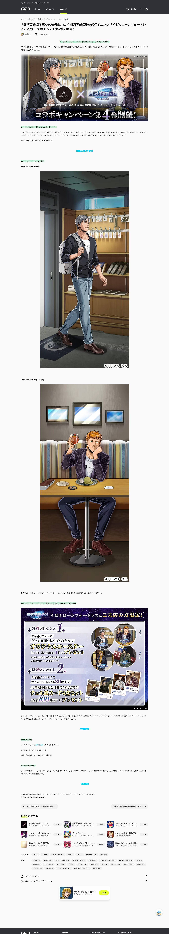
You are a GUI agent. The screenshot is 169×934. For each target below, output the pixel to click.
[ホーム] (26, 8)
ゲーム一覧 (50, 9)
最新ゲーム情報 (35, 19)
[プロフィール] (146, 8)
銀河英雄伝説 (38, 745)
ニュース (63, 9)
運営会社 (36, 933)
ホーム (37, 9)
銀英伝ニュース (49, 19)
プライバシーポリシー (97, 933)
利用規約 (65, 933)
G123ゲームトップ (124, 933)
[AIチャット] (159, 912)
